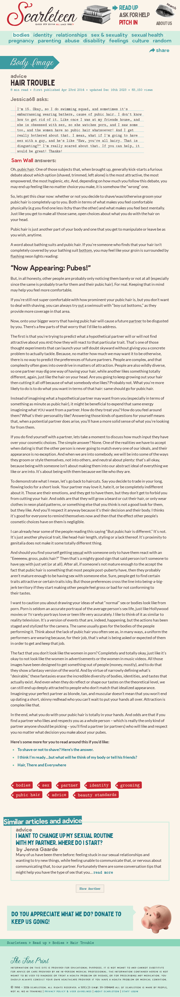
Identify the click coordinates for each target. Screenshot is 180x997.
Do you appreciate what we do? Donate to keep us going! (66, 917)
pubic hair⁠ (25, 169)
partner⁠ (135, 321)
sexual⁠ (78, 552)
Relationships (71, 34)
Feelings (118, 40)
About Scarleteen (106, 991)
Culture (140, 40)
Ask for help (134, 15)
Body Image (32, 62)
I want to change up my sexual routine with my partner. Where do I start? (64, 839)
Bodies (21, 34)
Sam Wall (22, 160)
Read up (128, 7)
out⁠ (81, 305)
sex (45, 785)
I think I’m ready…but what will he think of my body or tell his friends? (77, 757)
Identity (42, 34)
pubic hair (28, 794)
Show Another (90, 888)
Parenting (49, 40)
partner (69, 785)
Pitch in (128, 22)
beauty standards (97, 794)
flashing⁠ (17, 256)
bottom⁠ (85, 250)
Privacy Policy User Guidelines (68, 991)
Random (162, 40)
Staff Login (130, 991)
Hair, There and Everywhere (42, 765)
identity (99, 785)
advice (59, 794)
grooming (130, 785)
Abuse (72, 40)
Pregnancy (21, 40)
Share (162, 50)
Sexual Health (147, 34)
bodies (23, 785)
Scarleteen (17, 943)
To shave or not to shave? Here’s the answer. (56, 749)
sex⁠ (22, 564)
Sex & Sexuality (109, 34)
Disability (94, 40)
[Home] (42, 14)
